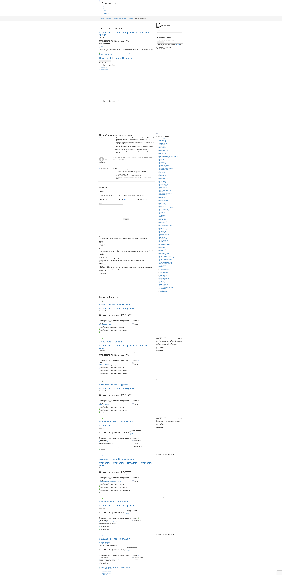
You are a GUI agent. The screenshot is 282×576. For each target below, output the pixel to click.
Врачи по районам (106, 573)
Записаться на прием (105, 60)
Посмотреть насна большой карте (103, 68)
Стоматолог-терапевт (124, 388)
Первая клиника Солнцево (105, 442)
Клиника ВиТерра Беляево (105, 324)
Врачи (104, 10)
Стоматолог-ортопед (124, 32)
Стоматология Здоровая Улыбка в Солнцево (110, 481)
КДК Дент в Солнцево (104, 364)
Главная (105, 9)
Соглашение (105, 574)
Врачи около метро (106, 571)
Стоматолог (105, 32)
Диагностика (106, 13)
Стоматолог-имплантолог (126, 462)
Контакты (105, 14)
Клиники (105, 11)
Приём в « (116, 57)
